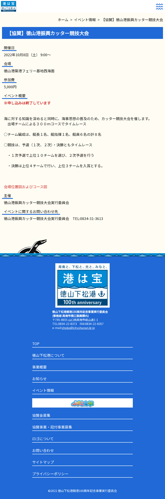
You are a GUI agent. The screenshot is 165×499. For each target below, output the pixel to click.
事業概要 (39, 366)
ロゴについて (43, 438)
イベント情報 (43, 390)
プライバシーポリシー (50, 473)
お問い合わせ (43, 450)
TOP (35, 343)
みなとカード (43, 404)
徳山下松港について (48, 355)
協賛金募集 (41, 415)
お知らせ (39, 378)
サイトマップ (43, 462)
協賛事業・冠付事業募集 (52, 426)
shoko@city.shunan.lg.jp (78, 328)
